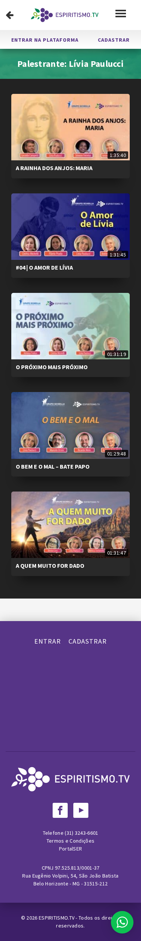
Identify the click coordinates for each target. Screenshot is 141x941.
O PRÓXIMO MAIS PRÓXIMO (52, 367)
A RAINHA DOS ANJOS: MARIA (54, 168)
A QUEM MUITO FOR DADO (50, 565)
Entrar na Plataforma (45, 39)
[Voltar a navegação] (10, 15)
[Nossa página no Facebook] (60, 810)
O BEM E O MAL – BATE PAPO (52, 466)
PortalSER (70, 848)
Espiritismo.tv (57, 917)
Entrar (47, 641)
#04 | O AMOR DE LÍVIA (44, 267)
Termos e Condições (70, 840)
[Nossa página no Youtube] (80, 810)
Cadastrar (114, 39)
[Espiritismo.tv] (64, 15)
